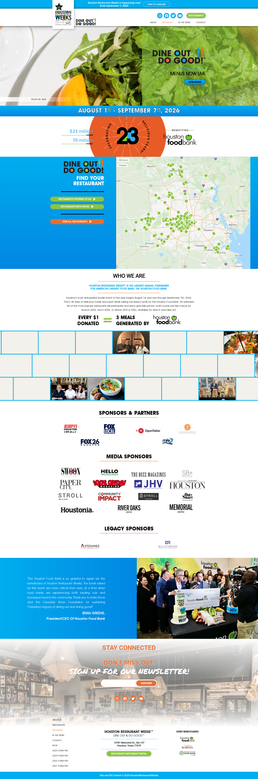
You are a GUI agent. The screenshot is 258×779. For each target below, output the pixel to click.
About (153, 22)
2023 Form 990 (60, 755)
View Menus (195, 82)
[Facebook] (166, 15)
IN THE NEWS (184, 22)
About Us (56, 720)
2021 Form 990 (60, 766)
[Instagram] (159, 15)
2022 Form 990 (60, 760)
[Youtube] (180, 15)
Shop (55, 745)
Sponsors (167, 22)
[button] (4, 66)
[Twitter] (173, 15)
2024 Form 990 (60, 750)
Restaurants (58, 725)
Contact (201, 22)
